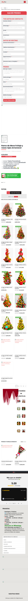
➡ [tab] (8, 193)
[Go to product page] (7, 210)
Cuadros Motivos (8, 546)
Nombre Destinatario (8, 42)
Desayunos (6, 552)
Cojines (5, 550)
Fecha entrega (7, 77)
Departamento (7, 56)
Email (4, 30)
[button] (20, 442)
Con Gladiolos (25, 354)
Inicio (5, 540)
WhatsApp (6, 25)
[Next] (26, 386)
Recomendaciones (8, 86)
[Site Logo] (4, 2)
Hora (4, 82)
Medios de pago (7, 95)
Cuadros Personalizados (9, 548)
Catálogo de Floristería (5, 218)
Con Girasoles (25, 218)
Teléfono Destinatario (9, 47)
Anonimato (6, 35)
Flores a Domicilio (8, 542)
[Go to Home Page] (1, 8)
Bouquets (16, 460)
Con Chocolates (12, 460)
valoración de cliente (5, 151)
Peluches (6, 544)
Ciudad (5, 52)
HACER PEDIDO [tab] (15, 193)
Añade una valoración (16, 151)
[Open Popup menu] (25, 2)
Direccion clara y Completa (10, 61)
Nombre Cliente (7, 21)
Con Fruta (11, 218)
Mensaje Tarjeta (7, 69)
